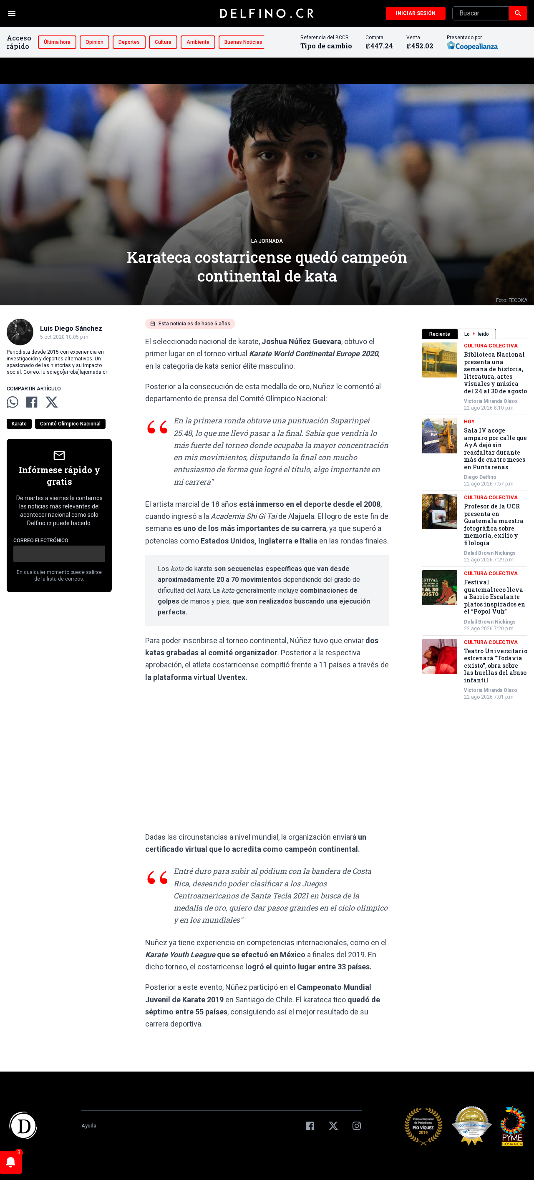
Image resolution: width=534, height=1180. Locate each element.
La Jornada (267, 241)
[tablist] (474, 334)
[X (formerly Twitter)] (333, 1126)
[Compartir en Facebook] (31, 402)
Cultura (163, 42)
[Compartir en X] (51, 402)
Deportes (129, 42)
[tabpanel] (474, 521)
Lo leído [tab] (476, 334)
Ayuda (88, 1126)
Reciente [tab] (439, 334)
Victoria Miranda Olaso (490, 401)
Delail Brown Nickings (490, 553)
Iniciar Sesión (416, 13)
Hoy (469, 422)
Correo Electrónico (40, 540)
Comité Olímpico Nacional (70, 424)
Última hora (57, 42)
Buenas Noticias (243, 42)
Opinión (94, 42)
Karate (19, 424)
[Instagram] (357, 1126)
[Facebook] (310, 1126)
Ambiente (197, 42)
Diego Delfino (480, 477)
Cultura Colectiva (491, 346)
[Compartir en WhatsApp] (12, 402)
